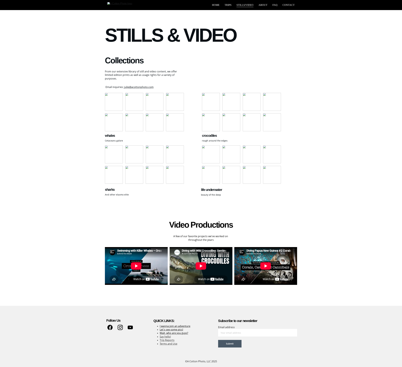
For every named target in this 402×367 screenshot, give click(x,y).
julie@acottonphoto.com (139, 87)
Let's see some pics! (171, 329)
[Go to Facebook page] (110, 327)
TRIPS (228, 5)
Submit (230, 343)
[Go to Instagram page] (120, 327)
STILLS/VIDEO (244, 5)
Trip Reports (167, 340)
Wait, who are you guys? (174, 333)
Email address (226, 327)
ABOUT (262, 5)
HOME (216, 5)
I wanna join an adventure (175, 326)
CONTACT (288, 5)
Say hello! (165, 336)
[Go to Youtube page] (130, 327)
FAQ (274, 5)
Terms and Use (168, 343)
